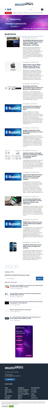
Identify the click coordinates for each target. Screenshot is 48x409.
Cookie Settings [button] (5, 406)
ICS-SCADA (34, 392)
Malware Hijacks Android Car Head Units (20, 309)
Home (6, 388)
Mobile (19, 398)
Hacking (11, 304)
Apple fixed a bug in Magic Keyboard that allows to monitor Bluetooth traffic (32, 66)
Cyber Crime (8, 390)
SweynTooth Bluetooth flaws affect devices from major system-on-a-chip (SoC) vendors (32, 177)
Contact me (34, 398)
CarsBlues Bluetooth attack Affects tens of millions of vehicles (32, 246)
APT (6, 394)
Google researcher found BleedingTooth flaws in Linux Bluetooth (32, 131)
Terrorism (33, 390)
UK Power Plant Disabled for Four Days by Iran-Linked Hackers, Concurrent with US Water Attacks (21, 12)
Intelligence (21, 388)
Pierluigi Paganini (27, 37)
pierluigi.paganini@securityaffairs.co (13, 376)
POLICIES (33, 396)
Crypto (33, 394)
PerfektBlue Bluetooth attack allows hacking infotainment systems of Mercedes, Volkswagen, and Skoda (33, 42)
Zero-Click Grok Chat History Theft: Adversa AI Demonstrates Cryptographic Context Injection (26, 302)
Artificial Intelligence (23, 390)
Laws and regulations (23, 394)
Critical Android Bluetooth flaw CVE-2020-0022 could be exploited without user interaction (32, 201)
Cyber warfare (13, 288)
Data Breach (8, 396)
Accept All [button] (11, 406)
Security (11, 320)
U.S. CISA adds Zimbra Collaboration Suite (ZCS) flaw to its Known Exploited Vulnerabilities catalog (25, 317)
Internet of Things (23, 392)
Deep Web (7, 398)
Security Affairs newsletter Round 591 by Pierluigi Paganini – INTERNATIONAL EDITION (26, 294)
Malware (20, 396)
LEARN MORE (10, 379)
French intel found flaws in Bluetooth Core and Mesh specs (32, 107)
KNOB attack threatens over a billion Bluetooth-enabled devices (32, 223)
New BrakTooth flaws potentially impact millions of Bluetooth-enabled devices (33, 87)
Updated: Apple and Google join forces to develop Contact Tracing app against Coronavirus (33, 155)
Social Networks (35, 388)
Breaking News (13, 296)
